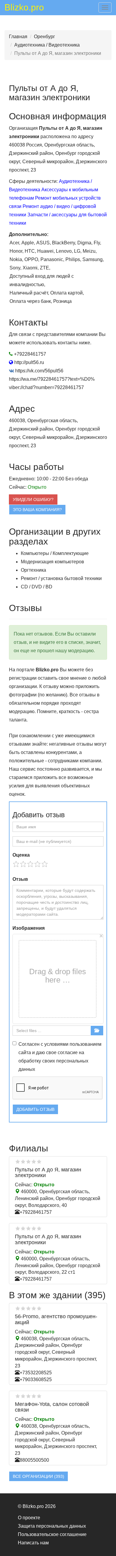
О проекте (29, 1517)
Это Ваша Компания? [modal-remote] (37, 509)
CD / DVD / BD (36, 586)
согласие (68, 1052)
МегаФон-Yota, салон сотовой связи (52, 1407)
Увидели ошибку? (33, 499)
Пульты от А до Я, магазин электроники (48, 1173)
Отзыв (20, 879)
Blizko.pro (24, 8)
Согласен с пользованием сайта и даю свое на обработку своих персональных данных (59, 1057)
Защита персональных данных (52, 1526)
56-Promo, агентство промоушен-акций (56, 1319)
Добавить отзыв (35, 1109)
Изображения (28, 928)
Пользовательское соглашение (52, 1534)
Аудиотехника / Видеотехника (47, 44)
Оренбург (44, 36)
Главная (18, 36)
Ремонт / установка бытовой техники (61, 578)
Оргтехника (33, 570)
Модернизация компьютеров (52, 561)
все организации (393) (38, 1476)
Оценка (21, 855)
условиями (56, 1044)
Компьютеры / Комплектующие (55, 553)
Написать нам (33, 1542)
